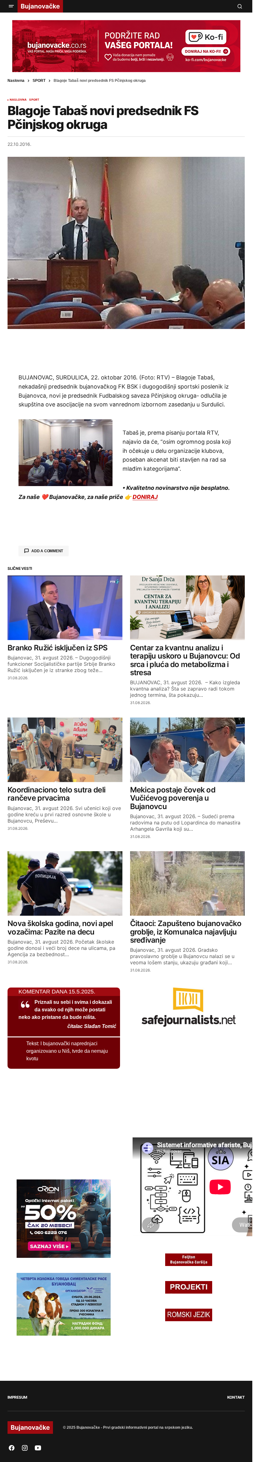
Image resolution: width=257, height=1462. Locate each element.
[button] (11, 6)
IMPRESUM (17, 1397)
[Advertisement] (126, 351)
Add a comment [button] (47, 551)
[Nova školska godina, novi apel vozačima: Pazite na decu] (65, 883)
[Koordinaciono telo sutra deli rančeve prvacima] (65, 750)
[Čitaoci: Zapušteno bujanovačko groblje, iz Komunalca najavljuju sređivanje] (187, 883)
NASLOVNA (18, 99)
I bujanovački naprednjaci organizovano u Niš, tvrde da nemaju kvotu (67, 1051)
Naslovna (16, 80)
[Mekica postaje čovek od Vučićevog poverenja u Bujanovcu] (187, 750)
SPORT (39, 80)
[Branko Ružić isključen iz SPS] (65, 607)
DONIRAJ (145, 497)
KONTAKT (236, 1397)
